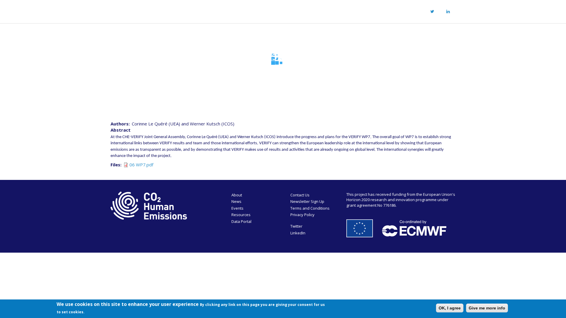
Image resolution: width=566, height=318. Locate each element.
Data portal (333, 10)
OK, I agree (450, 308)
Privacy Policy (302, 214)
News (241, 10)
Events (266, 10)
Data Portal (241, 221)
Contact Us (300, 195)
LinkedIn (297, 233)
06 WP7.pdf (141, 165)
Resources (297, 10)
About (212, 10)
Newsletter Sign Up (307, 201)
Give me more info (487, 308)
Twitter (296, 226)
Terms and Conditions (310, 208)
